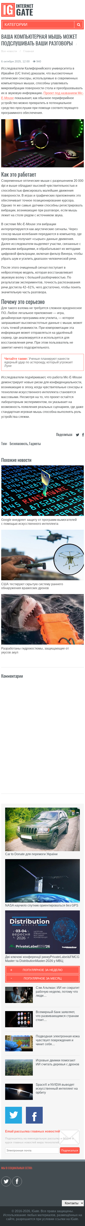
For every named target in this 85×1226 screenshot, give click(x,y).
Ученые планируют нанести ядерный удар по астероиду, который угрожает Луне (38, 362)
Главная (28, 51)
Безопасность (19, 443)
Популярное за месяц (42, 978)
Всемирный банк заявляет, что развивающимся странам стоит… (57, 1016)
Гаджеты (35, 443)
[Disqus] (42, 731)
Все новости (9, 51)
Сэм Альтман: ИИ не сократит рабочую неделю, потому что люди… (57, 991)
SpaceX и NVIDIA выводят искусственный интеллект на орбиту (57, 1088)
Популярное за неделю (42, 970)
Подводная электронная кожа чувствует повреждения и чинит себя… (58, 1040)
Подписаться (69, 1150)
